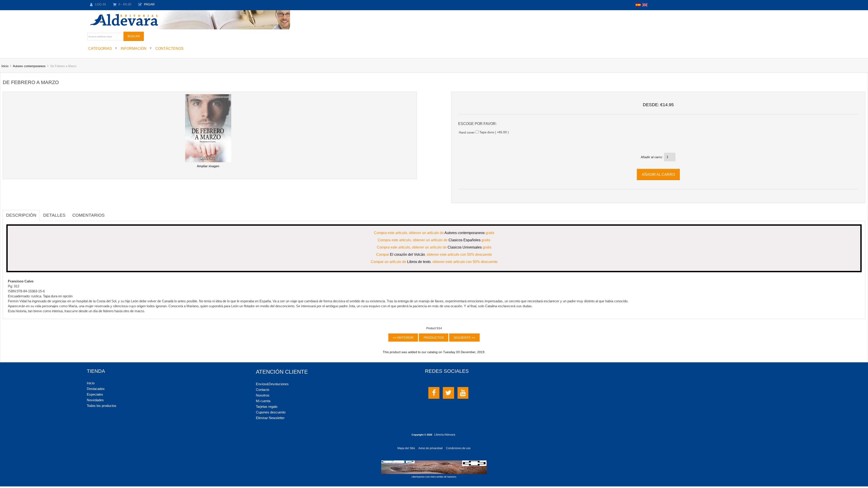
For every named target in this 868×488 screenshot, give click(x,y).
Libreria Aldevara (444, 434)
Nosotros (262, 395)
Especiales (95, 394)
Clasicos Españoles (464, 240)
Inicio (4, 66)
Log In (100, 4)
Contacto (262, 390)
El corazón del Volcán (407, 254)
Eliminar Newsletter (270, 418)
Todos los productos (101, 406)
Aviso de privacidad (430, 448)
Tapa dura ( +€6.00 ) (494, 132)
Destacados (96, 389)
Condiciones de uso (458, 448)
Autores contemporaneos (29, 66)
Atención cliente (282, 372)
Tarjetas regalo (266, 406)
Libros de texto (419, 262)
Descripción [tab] (21, 215)
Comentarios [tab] (88, 215)
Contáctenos (169, 48)
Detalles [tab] (54, 215)
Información (133, 48)
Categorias (100, 48)
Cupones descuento (270, 412)
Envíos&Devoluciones (272, 384)
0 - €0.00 (124, 4)
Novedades (95, 400)
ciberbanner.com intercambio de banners (434, 476)
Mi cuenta (263, 401)
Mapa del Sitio (406, 448)
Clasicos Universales (465, 247)
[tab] (111, 213)
